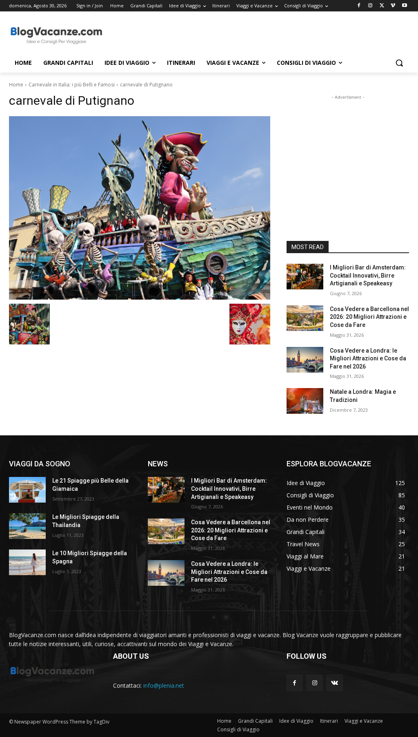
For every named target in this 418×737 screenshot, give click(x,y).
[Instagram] (370, 6)
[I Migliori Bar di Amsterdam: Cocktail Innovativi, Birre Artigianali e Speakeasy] (305, 276)
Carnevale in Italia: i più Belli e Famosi (72, 84)
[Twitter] (382, 6)
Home (16, 84)
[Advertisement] (200, 35)
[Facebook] (359, 6)
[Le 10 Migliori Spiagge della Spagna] (27, 562)
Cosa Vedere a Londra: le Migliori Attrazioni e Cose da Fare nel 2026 (368, 358)
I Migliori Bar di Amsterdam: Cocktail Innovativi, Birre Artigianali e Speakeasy (368, 275)
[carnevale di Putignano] (139, 208)
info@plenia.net (163, 685)
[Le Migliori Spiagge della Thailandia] (27, 526)
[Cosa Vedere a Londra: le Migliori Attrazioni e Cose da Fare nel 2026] (305, 360)
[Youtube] (404, 6)
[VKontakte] (334, 683)
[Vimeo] (393, 6)
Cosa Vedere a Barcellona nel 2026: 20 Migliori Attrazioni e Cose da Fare (369, 317)
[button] (399, 63)
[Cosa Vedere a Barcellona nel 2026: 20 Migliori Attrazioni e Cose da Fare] (305, 318)
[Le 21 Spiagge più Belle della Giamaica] (27, 490)
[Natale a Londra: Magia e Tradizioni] (305, 401)
